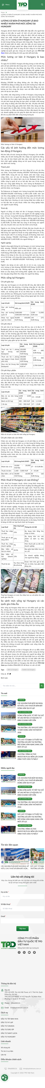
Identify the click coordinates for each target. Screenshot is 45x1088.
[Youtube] (29, 952)
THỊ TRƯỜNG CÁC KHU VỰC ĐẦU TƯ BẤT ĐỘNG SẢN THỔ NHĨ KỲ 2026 (30, 730)
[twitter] (34, 952)
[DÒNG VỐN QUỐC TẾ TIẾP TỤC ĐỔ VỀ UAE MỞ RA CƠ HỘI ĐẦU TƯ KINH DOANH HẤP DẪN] (8, 716)
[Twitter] (10, 674)
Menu (7, 5)
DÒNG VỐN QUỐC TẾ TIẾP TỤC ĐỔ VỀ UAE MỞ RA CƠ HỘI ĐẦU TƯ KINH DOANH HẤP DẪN (31, 717)
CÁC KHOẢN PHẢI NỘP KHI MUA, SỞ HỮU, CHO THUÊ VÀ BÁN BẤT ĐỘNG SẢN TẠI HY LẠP (30, 705)
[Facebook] (7, 674)
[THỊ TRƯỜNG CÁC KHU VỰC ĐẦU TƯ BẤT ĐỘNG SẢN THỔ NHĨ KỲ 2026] (8, 728)
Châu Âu (21, 699)
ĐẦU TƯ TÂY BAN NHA (9, 1019)
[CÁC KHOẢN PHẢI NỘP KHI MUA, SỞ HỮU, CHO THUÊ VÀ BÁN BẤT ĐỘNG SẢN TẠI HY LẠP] (8, 704)
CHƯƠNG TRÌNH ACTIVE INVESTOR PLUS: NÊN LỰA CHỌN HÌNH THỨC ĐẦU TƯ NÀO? (30, 756)
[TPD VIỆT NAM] (22, 5)
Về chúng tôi (5, 1047)
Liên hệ (3, 1055)
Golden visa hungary (28, 669)
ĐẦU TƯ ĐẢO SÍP (7, 1029)
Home (3, 12)
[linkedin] (24, 952)
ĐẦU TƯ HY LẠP (7, 1022)
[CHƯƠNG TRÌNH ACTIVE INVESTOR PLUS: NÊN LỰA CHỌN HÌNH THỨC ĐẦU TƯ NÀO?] (8, 755)
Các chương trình (25, 712)
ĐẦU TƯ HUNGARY (8, 1037)
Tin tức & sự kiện (7, 1051)
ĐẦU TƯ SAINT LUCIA (9, 1033)
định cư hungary (13, 669)
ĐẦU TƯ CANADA (7, 1026)
